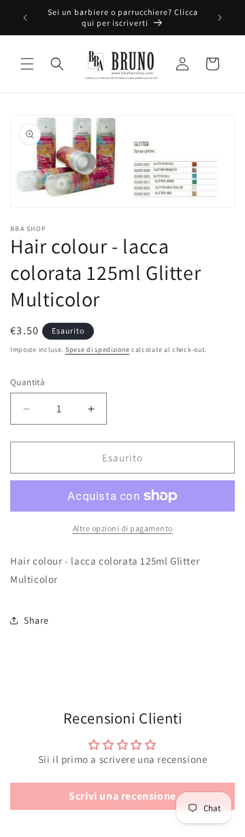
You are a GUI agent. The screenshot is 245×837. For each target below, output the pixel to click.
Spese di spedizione (97, 349)
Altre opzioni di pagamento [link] (123, 528)
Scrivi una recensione (122, 796)
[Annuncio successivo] (220, 18)
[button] (27, 64)
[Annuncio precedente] (25, 18)
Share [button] (36, 620)
